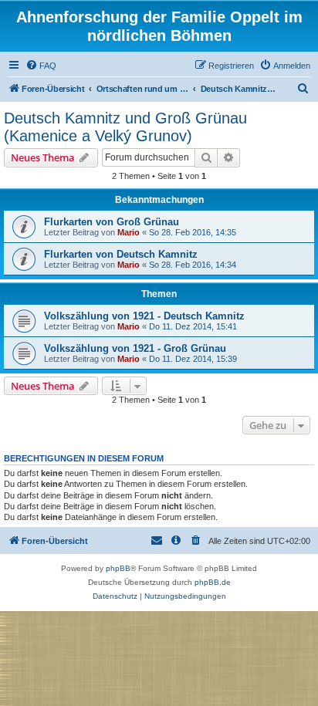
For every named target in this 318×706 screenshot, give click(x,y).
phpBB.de (213, 582)
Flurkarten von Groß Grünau (111, 222)
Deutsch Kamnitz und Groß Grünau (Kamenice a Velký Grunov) (125, 127)
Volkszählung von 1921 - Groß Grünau (135, 348)
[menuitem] (40, 65)
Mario (128, 232)
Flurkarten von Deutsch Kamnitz (121, 254)
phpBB (118, 568)
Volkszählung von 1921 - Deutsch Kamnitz (144, 316)
